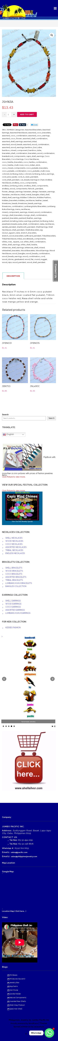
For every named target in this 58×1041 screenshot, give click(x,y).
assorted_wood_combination (36, 144)
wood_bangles (18, 253)
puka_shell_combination (28, 224)
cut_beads (25, 180)
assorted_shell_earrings (12, 141)
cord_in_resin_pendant (28, 177)
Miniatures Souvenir (17, 979)
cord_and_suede (9, 177)
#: (13, 848)
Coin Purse (13, 990)
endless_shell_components (36, 186)
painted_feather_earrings (30, 218)
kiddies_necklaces (26, 200)
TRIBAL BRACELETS (14, 580)
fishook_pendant (35, 189)
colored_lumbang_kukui (12, 174)
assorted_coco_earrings (39, 135)
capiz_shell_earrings (35, 156)
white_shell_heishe (29, 245)
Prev (4, 679)
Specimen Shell (15, 1009)
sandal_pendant (9, 227)
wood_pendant (19, 262)
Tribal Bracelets (49, 236)
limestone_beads (9, 203)
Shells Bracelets (32, 230)
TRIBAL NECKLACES (14, 550)
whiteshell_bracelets (11, 250)
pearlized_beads (9, 224)
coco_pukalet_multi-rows (38, 171)
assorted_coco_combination (14, 135)
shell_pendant (18, 230)
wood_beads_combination (38, 253)
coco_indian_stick (32, 165)
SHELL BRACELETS (13, 568)
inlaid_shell (44, 194)
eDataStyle (39, 1027)
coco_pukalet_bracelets (37, 168)
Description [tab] (13, 276)
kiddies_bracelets (10, 200)
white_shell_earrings (11, 245)
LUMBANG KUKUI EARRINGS (17, 613)
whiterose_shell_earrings (13, 247)
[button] (51, 35)
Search (5, 414)
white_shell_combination (35, 242)
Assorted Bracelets (33, 130)
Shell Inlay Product (17, 1005)
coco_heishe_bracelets (12, 162)
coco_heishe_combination (35, 162)
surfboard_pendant (32, 236)
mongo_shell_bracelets (12, 215)
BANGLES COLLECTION (15, 586)
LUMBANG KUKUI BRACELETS (18, 583)
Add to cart (27, 114)
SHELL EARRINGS (13, 601)
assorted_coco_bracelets (39, 133)
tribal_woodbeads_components (31, 239)
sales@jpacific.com (19, 852)
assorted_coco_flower (12, 138)
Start (52, 726)
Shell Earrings (42, 227)
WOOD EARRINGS (13, 604)
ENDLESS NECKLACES (15, 553)
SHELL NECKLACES (13, 538)
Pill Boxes (13, 975)
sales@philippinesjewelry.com (24, 856)
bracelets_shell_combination (14, 153)
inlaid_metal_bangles (30, 194)
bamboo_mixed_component (15, 150)
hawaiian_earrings (47, 191)
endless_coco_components (24, 183)
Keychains (13, 986)
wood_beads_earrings (12, 256)
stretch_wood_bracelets (12, 236)
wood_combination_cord (34, 256)
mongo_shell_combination (35, 215)
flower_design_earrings (12, 191)
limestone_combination (12, 206)
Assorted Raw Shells (17, 1001)
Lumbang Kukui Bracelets (35, 206)
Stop (54, 726)
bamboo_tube (34, 150)
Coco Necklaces (31, 159)
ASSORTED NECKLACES (15, 547)
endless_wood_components (14, 189)
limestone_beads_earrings (29, 203)
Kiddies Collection (28, 197)
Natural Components (17, 998)
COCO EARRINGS (13, 607)
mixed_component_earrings (14, 212)
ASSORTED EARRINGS (15, 610)
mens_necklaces (22, 209)
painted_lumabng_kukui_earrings (16, 221)
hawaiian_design (30, 191)
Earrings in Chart (37, 180)
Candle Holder (15, 994)
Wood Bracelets (28, 250)
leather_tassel (41, 200)
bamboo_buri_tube (33, 147)
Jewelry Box (14, 983)
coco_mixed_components (13, 168)
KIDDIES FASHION (13, 627)
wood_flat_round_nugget (36, 259)
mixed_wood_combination (40, 212)
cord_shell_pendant (11, 180)
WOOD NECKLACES (14, 541)
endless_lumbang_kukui (12, 186)
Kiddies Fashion (44, 197)
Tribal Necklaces (9, 239)
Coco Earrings (17, 159)
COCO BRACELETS (13, 574)
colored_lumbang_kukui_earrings (39, 174)
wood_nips (7, 262)
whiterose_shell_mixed (35, 247)
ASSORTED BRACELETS (15, 577)
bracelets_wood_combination (41, 153)
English (10, 434)
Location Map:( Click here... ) (14, 911)
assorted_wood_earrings (13, 147)
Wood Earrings (42, 250)
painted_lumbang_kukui (43, 221)
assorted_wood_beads (12, 144)
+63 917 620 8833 (21, 848)
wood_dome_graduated (13, 259)
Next (52, 679)
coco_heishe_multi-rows (12, 165)
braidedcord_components (13, 156)
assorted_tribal (30, 141)
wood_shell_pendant (36, 262)
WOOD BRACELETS (14, 571)
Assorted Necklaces (18, 133)
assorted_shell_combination (35, 138)
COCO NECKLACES (13, 544)
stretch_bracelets (28, 233)
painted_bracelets (10, 218)
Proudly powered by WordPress (24, 1023)
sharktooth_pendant (26, 227)
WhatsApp (6, 848)
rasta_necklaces (47, 224)
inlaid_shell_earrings (11, 197)
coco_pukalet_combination (14, 171)
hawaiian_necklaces (11, 194)
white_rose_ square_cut (12, 242)
